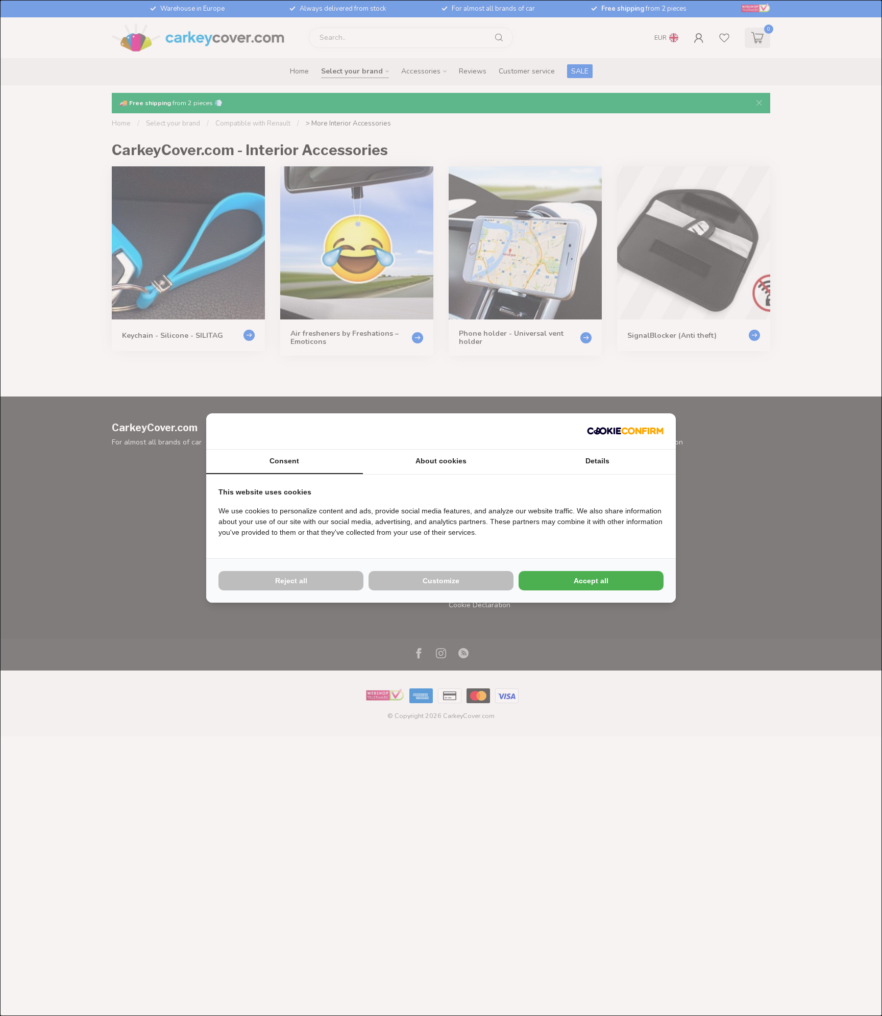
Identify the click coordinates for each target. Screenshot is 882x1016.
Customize (441, 581)
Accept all (591, 581)
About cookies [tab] (441, 461)
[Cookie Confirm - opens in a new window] (625, 431)
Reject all (291, 581)
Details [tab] (597, 461)
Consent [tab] (284, 461)
